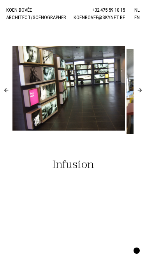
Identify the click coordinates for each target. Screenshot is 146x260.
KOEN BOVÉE (19, 10)
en (137, 17)
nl (137, 10)
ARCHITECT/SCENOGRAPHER (36, 17)
